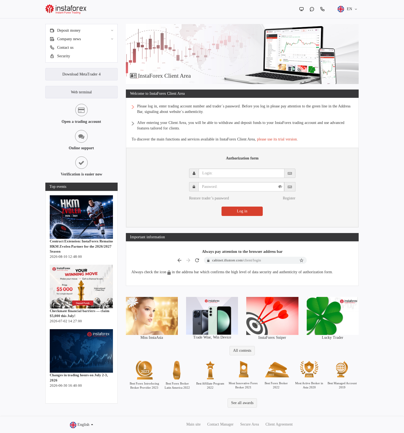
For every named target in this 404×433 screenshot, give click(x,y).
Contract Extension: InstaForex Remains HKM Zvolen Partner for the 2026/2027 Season (81, 246)
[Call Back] (322, 9)
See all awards (242, 403)
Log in (242, 211)
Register (289, 198)
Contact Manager (220, 424)
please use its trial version (277, 139)
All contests (242, 350)
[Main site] (301, 9)
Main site (193, 424)
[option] (242, 54)
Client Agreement (279, 424)
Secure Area (249, 424)
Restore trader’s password (209, 198)
